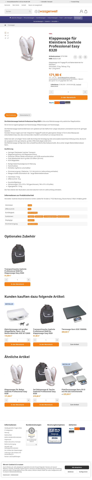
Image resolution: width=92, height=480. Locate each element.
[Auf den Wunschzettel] (75, 57)
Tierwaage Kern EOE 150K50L (74, 329)
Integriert (31, 220)
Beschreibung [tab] (11, 115)
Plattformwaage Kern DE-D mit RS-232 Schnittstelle (73, 391)
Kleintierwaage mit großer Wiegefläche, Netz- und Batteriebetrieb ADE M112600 (17, 331)
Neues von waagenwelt (35, 5)
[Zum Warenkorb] (86, 11)
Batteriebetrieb (32, 224)
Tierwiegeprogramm (50, 216)
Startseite (7, 5)
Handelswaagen (41, 18)
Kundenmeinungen (33, 425)
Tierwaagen (77, 18)
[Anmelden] (81, 11)
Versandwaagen (38, 21)
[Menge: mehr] (85, 92)
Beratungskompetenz (56, 425)
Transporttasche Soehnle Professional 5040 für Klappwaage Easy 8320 (15, 271)
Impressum (6, 475)
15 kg (29, 205)
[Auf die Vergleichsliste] (80, 57)
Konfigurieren (83, 472)
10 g (29, 209)
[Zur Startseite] (46, 11)
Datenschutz (14, 475)
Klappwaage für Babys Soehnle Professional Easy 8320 (15, 391)
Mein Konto (16, 5)
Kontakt (24, 5)
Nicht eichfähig (32, 213)
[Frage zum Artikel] (85, 57)
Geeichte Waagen (16, 18)
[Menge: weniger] (51, 92)
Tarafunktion (39, 216)
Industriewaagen (52, 18)
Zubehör (47, 21)
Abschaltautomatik (63, 216)
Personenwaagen (29, 18)
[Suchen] (30, 11)
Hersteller (55, 21)
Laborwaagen (68, 18)
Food (60, 18)
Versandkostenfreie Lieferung (66, 77)
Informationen (10, 425)
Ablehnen (71, 472)
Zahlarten (73, 425)
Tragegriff (31, 216)
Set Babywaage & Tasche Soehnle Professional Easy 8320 (44, 391)
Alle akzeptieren (77, 467)
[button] (5, 33)
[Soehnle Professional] (68, 34)
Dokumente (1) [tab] (25, 115)
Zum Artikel (74, 344)
